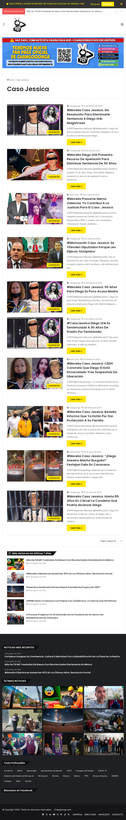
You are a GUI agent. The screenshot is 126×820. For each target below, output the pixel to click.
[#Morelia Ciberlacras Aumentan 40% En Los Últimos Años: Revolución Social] (15, 578)
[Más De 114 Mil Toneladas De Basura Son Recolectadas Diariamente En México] (15, 564)
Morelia (55, 776)
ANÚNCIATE (104, 814)
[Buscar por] (122, 25)
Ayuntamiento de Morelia (51, 771)
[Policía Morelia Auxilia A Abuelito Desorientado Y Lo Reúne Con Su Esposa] (22, 720)
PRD (86, 776)
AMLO (19, 771)
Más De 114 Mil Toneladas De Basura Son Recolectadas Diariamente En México (70, 560)
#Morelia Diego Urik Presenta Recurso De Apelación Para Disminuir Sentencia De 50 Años (91, 159)
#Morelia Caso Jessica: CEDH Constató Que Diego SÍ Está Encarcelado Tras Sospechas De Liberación (92, 369)
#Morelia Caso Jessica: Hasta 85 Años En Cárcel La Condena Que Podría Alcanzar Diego (93, 500)
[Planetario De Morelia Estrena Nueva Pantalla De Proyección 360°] (15, 591)
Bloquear (95, 4)
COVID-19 (102, 771)
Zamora (28, 781)
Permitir (108, 4)
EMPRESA (77, 814)
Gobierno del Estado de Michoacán (19, 776)
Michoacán (43, 776)
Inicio (11, 80)
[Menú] (3, 25)
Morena (66, 776)
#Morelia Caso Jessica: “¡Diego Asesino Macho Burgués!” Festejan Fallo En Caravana (91, 460)
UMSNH (114, 776)
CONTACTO (117, 814)
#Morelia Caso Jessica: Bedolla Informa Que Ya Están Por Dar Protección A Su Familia (91, 416)
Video (18, 781)
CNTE (69, 771)
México (77, 776)
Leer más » (76, 142)
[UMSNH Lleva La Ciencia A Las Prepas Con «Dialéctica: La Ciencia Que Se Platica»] (15, 605)
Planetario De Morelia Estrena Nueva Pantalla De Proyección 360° (63, 587)
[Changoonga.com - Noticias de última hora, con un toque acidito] (19, 24)
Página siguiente (108, 541)
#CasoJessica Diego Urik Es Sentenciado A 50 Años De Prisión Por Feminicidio (88, 327)
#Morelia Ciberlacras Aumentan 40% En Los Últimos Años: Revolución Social (69, 573)
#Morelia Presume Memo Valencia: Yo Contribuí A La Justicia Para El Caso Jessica (90, 203)
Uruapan (7, 781)
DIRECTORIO (90, 814)
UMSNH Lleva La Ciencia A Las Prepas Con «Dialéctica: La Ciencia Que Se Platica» (71, 600)
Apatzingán (32, 771)
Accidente (8, 771)
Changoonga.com (62, 809)
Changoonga (74, 106)
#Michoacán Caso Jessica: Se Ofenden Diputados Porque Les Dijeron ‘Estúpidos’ (91, 247)
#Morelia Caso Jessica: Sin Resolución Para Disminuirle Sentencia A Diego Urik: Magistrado (88, 116)
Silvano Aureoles (100, 776)
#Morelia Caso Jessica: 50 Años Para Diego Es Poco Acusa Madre (92, 289)
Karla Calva (74, 194)
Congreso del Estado (85, 771)
